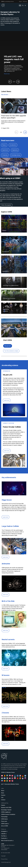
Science (3, 795)
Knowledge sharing (15, 155)
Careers (3, 805)
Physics (4, 145)
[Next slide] (18, 81)
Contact (3, 799)
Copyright (3, 856)
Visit (2, 797)
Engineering (15, 150)
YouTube (3, 836)
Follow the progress (6, 205)
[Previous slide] (10, 81)
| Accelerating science (7, 1)
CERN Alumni (4, 819)
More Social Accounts (7, 840)
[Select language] (25, 5)
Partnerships (4, 816)
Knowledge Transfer (6, 810)
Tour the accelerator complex (11, 350)
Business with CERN (6, 807)
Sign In (20, 1)
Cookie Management (6, 862)
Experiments (5, 150)
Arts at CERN (4, 826)
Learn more (6, 400)
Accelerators (13, 145)
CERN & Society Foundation (8, 814)
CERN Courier (4, 823)
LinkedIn (3, 833)
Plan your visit (7, 345)
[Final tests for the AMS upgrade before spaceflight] (14, 113)
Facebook (3, 838)
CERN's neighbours (5, 812)
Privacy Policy (4, 859)
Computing (4, 155)
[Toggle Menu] (20, 5)
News (2, 793)
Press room (4, 821)
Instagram (4, 831)
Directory (25, 1)
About (2, 790)
